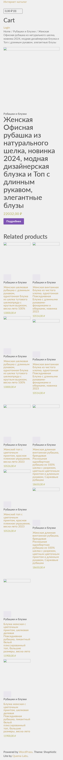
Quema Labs (20, 756)
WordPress (26, 752)
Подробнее (13, 221)
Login (7, 27)
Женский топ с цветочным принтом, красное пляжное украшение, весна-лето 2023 (17, 455)
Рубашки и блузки (24, 31)
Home (7, 31)
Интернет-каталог (15, 2)
